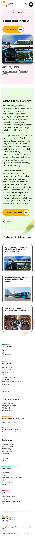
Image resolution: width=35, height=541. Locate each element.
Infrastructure (24, 71)
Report (5, 75)
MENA (5, 67)
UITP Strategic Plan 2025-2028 (11, 382)
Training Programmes (9, 406)
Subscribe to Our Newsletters (11, 501)
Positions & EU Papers (9, 422)
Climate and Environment (10, 71)
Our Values (5, 379)
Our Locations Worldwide (10, 377)
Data (3, 475)
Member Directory (7, 367)
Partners (4, 425)
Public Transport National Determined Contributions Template (17, 309)
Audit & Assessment (8, 456)
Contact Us (5, 391)
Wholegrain (25, 533)
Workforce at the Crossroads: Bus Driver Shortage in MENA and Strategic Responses (16, 249)
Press (3, 504)
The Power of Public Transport (11, 432)
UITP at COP (5, 427)
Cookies (24, 527)
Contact (4, 461)
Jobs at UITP (5, 458)
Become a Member (8, 372)
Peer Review (5, 453)
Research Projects (7, 482)
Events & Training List (8, 403)
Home (13, 12)
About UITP (5, 375)
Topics (4, 480)
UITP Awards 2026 (7, 410)
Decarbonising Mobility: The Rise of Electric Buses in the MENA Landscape (16, 279)
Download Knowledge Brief (13, 212)
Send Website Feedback (9, 497)
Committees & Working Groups (12, 477)
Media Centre (6, 389)
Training (4, 485)
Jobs (3, 386)
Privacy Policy (5, 527)
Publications (20, 12)
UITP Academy (6, 449)
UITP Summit (6, 408)
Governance (5, 384)
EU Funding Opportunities (10, 429)
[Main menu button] (31, 4)
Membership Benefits (9, 370)
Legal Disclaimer (15, 527)
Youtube (8, 351)
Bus (10, 67)
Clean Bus (16, 67)
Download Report (10, 29)
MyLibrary (5, 499)
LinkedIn (8, 355)
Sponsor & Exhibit (7, 446)
